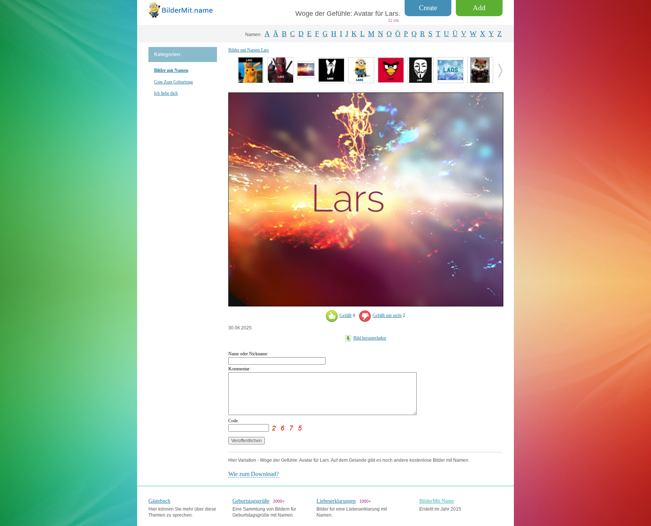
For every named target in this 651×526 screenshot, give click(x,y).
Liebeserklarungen (336, 501)
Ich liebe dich (166, 93)
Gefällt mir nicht (387, 315)
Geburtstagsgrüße (250, 501)
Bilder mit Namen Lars (248, 50)
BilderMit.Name (436, 501)
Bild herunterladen (369, 338)
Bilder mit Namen (171, 70)
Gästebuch (159, 501)
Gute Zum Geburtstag (173, 82)
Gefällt (345, 315)
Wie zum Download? (253, 474)
